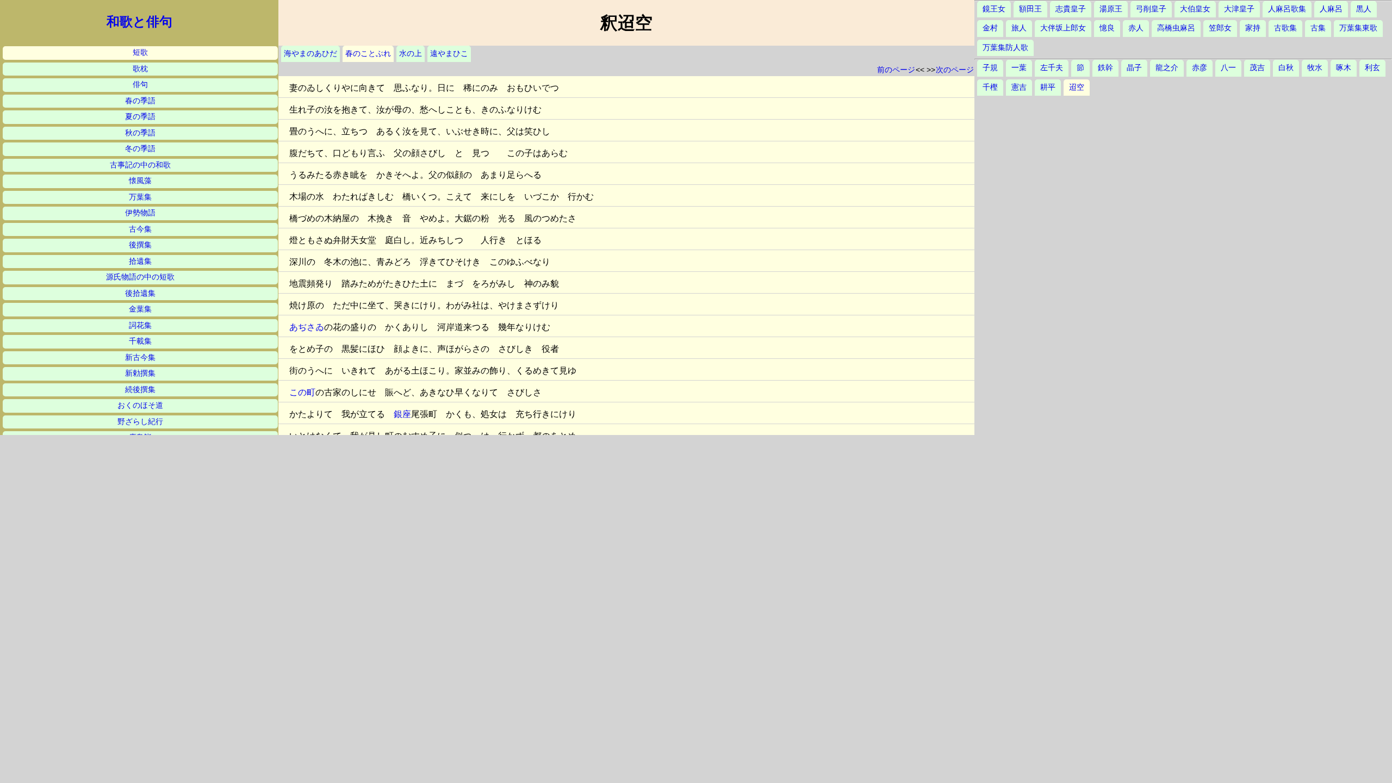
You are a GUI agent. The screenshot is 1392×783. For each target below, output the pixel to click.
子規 (990, 68)
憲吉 (1019, 87)
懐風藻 (140, 181)
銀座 (402, 414)
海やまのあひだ (310, 53)
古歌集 (1285, 28)
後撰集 (140, 245)
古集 (1318, 28)
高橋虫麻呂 (1176, 28)
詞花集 (140, 325)
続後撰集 (140, 390)
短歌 (140, 52)
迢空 (1076, 87)
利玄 (1372, 68)
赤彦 (1199, 68)
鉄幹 (1105, 68)
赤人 (1136, 28)
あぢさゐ (306, 327)
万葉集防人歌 (1005, 48)
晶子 (1134, 68)
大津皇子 (1239, 9)
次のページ (955, 70)
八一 (1228, 68)
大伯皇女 (1195, 9)
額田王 (1030, 9)
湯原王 (1110, 9)
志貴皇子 (1070, 9)
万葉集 (140, 197)
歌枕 (140, 69)
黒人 (1363, 9)
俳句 (140, 84)
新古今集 (140, 357)
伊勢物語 (140, 213)
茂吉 (1257, 68)
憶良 (1107, 28)
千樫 (990, 87)
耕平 (1047, 87)
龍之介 (1166, 68)
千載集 (140, 341)
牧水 (1314, 68)
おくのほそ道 (140, 405)
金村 (990, 28)
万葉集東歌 (1358, 28)
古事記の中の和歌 (140, 165)
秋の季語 (140, 133)
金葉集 (140, 309)
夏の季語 (140, 117)
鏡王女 (994, 9)
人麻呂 (1331, 9)
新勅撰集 (140, 373)
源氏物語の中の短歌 (140, 277)
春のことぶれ (368, 53)
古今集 (140, 229)
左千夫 (1051, 68)
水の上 (410, 53)
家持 (1252, 28)
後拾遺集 (140, 293)
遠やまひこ (449, 53)
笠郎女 (1220, 28)
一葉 (1019, 68)
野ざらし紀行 (140, 422)
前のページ (896, 70)
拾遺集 (140, 261)
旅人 (1019, 28)
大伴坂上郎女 (1063, 28)
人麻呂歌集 (1287, 9)
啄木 (1343, 68)
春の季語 (140, 101)
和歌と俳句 (139, 22)
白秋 (1286, 68)
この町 (302, 392)
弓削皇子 (1151, 9)
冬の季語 (140, 149)
